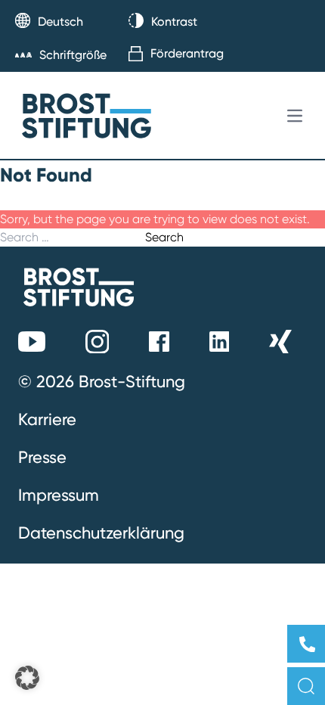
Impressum (58, 495)
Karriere (47, 419)
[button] (27, 678)
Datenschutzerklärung (101, 532)
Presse (42, 457)
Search (164, 237)
